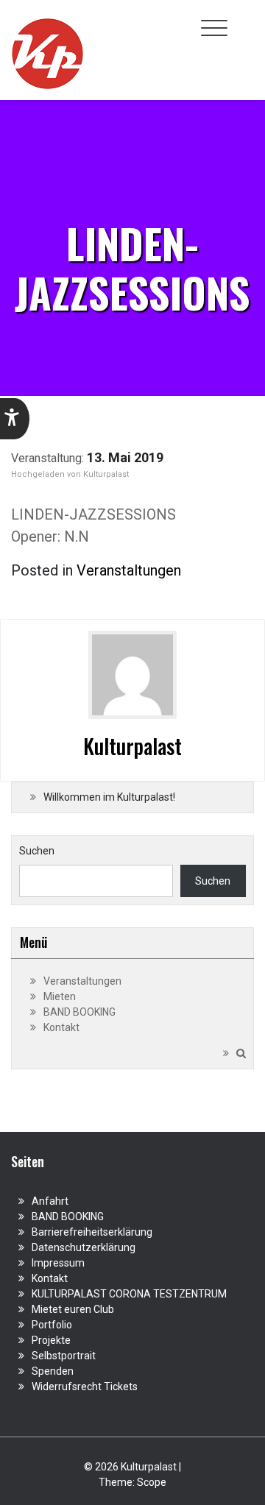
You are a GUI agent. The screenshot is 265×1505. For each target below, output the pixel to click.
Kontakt (61, 1027)
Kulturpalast (106, 474)
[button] (14, 418)
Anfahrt (50, 1201)
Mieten (59, 996)
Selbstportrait (64, 1355)
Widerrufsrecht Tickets (85, 1386)
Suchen (36, 851)
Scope (151, 1482)
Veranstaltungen (129, 570)
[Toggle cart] (245, 20)
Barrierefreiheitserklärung (92, 1232)
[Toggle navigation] (214, 28)
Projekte (51, 1340)
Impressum (58, 1263)
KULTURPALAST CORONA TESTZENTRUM (129, 1294)
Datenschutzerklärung (83, 1247)
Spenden (53, 1371)
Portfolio (52, 1325)
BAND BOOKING (79, 1012)
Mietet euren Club (73, 1309)
